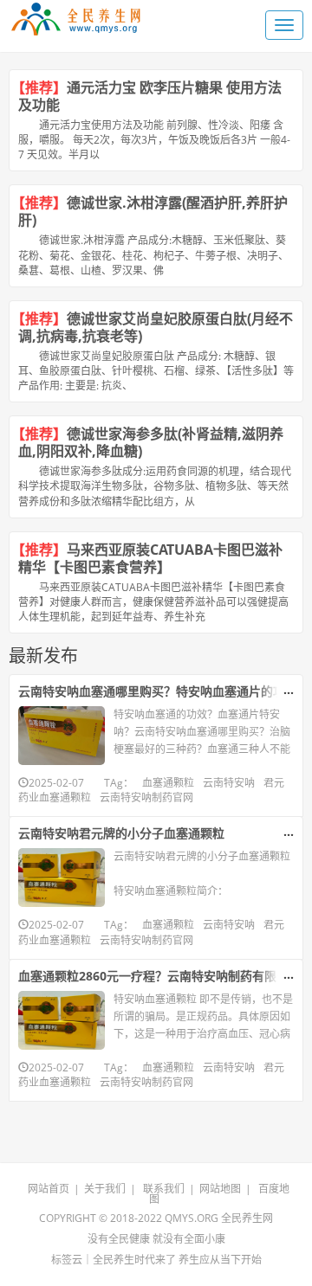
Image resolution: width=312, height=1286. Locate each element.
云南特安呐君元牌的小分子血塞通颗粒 (121, 833)
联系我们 (164, 1188)
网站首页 (48, 1188)
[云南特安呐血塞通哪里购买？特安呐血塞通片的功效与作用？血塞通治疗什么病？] (61, 735)
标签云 (66, 1259)
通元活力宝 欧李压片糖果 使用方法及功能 (150, 96)
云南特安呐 (229, 782)
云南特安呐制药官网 (146, 797)
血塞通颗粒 (168, 782)
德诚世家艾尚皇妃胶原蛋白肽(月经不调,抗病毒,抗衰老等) (155, 327)
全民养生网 (247, 1218)
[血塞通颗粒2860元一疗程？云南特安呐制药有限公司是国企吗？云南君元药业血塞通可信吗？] (61, 1020)
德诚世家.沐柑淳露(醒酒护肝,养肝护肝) (153, 211)
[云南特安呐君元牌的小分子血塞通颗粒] (61, 877)
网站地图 (220, 1188)
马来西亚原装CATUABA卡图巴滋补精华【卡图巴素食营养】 (150, 558)
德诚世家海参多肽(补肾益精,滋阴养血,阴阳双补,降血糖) (150, 442)
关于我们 (105, 1188)
